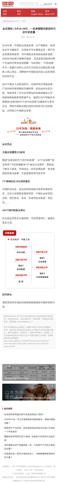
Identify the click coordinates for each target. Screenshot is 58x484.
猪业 (19, 11)
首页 (5, 11)
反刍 (47, 11)
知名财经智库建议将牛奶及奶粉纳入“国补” (24, 414)
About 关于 (50, 14)
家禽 (33, 11)
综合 (5, 14)
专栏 (19, 14)
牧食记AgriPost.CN (11, 21)
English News (37, 14)
